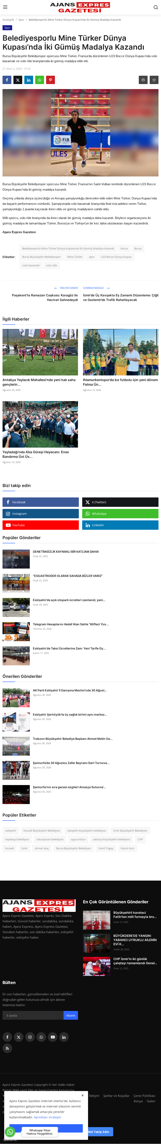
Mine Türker (74, 257)
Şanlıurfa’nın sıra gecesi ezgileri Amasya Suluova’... (69, 787)
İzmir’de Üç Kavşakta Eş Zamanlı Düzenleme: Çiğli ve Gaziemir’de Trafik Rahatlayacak (120, 297)
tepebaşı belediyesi (17, 839)
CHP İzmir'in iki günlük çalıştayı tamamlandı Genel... (135, 961)
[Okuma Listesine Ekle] (154, 80)
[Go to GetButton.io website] (10, 1140)
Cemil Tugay (105, 848)
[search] (156, 7)
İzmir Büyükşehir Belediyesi (130, 830)
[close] (82, 1095)
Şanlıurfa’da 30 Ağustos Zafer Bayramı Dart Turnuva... (71, 763)
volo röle (51, 265)
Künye (138, 1101)
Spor (21, 19)
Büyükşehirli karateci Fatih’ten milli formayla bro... (135, 915)
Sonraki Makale (94, 288)
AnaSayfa (8, 19)
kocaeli (9, 848)
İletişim (94, 1096)
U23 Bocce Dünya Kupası (116, 257)
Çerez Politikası (144, 1096)
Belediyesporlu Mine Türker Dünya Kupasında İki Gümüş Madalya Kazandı (68, 248)
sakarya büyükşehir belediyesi (111, 839)
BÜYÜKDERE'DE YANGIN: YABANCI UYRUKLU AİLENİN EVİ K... (135, 940)
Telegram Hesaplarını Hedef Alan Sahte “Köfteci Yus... (71, 624)
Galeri (151, 1101)
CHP (140, 839)
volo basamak (31, 265)
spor (92, 257)
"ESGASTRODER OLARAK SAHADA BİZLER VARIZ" (68, 576)
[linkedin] (64, 1037)
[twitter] (18, 1037)
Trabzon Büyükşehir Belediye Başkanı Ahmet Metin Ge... (73, 738)
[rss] (7, 1048)
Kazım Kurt (127, 848)
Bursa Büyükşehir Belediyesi (73, 848)
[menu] (5, 7)
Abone (70, 1015)
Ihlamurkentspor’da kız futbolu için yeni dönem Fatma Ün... (120, 382)
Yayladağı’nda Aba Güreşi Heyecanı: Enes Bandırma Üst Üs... (36, 454)
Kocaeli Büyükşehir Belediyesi (41, 830)
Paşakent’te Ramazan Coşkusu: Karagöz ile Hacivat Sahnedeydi (45, 297)
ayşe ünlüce (78, 839)
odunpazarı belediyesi (50, 839)
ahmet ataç (42, 848)
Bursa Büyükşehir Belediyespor (41, 257)
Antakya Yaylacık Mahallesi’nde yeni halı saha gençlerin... (39, 382)
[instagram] (30, 1037)
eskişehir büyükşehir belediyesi (86, 830)
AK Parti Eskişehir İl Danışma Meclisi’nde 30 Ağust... (70, 690)
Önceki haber (68, 288)
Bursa (138, 248)
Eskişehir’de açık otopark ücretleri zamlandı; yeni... (69, 600)
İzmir (24, 848)
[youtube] (52, 1037)
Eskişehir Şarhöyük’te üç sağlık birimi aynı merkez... (70, 714)
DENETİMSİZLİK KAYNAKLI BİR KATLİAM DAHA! (66, 551)
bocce (124, 248)
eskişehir (10, 830)
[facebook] (7, 1037)
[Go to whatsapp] (10, 1132)
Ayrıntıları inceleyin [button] (47, 1117)
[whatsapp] (41, 1037)
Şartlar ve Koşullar (116, 1096)
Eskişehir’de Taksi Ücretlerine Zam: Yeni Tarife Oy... (69, 648)
